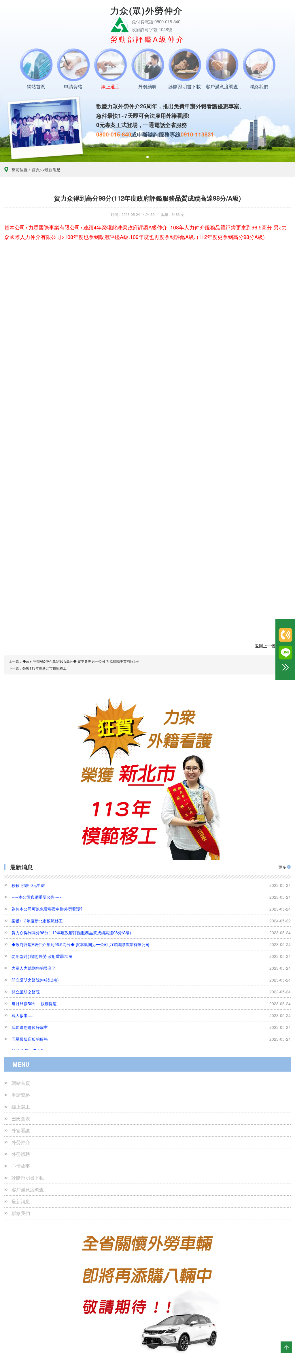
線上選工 (110, 86)
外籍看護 (21, 1130)
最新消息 (52, 169)
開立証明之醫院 (151, 966)
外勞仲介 (21, 1142)
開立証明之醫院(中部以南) (151, 954)
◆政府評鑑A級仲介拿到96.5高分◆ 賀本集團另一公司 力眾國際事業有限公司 (151, 919)
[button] (147, 157)
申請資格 (73, 86)
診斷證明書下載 (185, 86)
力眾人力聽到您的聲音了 (151, 942)
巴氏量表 (21, 1118)
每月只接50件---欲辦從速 (151, 978)
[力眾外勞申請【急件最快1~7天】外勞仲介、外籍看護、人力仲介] (119, 24)
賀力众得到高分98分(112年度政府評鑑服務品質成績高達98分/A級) (151, 907)
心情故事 (21, 1166)
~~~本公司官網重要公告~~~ (151, 1037)
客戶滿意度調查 (222, 86)
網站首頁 (36, 86)
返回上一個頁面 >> (272, 646)
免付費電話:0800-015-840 (156, 21)
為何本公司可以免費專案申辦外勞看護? (151, 1049)
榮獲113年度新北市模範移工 (151, 895)
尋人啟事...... (151, 990)
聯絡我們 (259, 86)
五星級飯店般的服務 (151, 1013)
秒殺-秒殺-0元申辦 (151, 1025)
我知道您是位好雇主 (151, 1002)
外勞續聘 (147, 86)
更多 (282, 867)
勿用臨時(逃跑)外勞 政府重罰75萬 (151, 931)
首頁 (36, 169)
